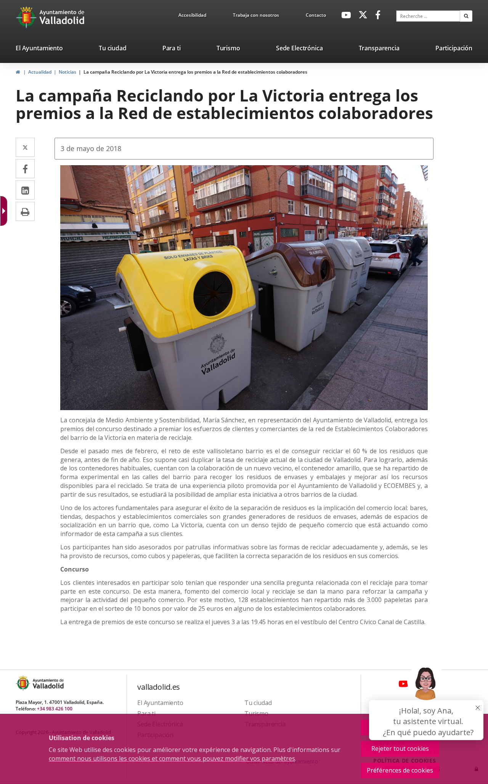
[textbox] (428, 16)
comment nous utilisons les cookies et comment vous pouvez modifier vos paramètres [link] (172, 758)
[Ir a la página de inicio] (27, 17)
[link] (192, 16)
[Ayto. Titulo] (48, 683)
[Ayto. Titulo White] (62, 17)
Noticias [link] (67, 72)
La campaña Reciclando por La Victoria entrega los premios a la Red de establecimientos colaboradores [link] (195, 72)
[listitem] (39, 49)
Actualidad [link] (39, 72)
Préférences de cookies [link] (400, 770)
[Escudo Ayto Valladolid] (24, 683)
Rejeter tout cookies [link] (400, 748)
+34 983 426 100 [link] (54, 708)
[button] (466, 16)
